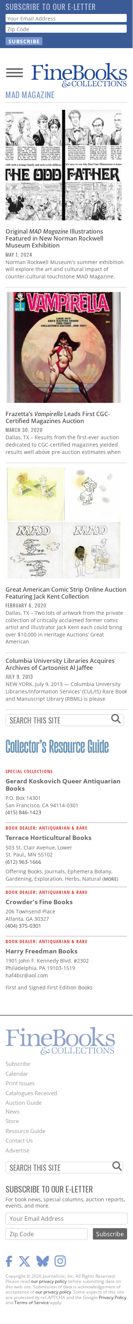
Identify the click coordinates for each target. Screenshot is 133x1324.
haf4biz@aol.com (27, 975)
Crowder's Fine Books (39, 902)
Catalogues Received (31, 1093)
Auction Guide (24, 1102)
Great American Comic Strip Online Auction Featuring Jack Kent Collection (66, 592)
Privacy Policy (112, 1297)
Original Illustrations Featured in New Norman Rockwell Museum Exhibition (54, 238)
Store (12, 1121)
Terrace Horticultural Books (48, 837)
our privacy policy (49, 1281)
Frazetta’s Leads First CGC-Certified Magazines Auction (58, 417)
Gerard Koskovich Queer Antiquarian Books (63, 785)
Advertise (17, 1150)
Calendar (17, 1073)
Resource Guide (25, 1130)
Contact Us (19, 1140)
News (13, 1111)
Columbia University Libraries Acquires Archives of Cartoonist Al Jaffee (60, 664)
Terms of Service (31, 1302)
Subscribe (18, 1063)
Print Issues (20, 1083)
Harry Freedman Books (41, 951)
